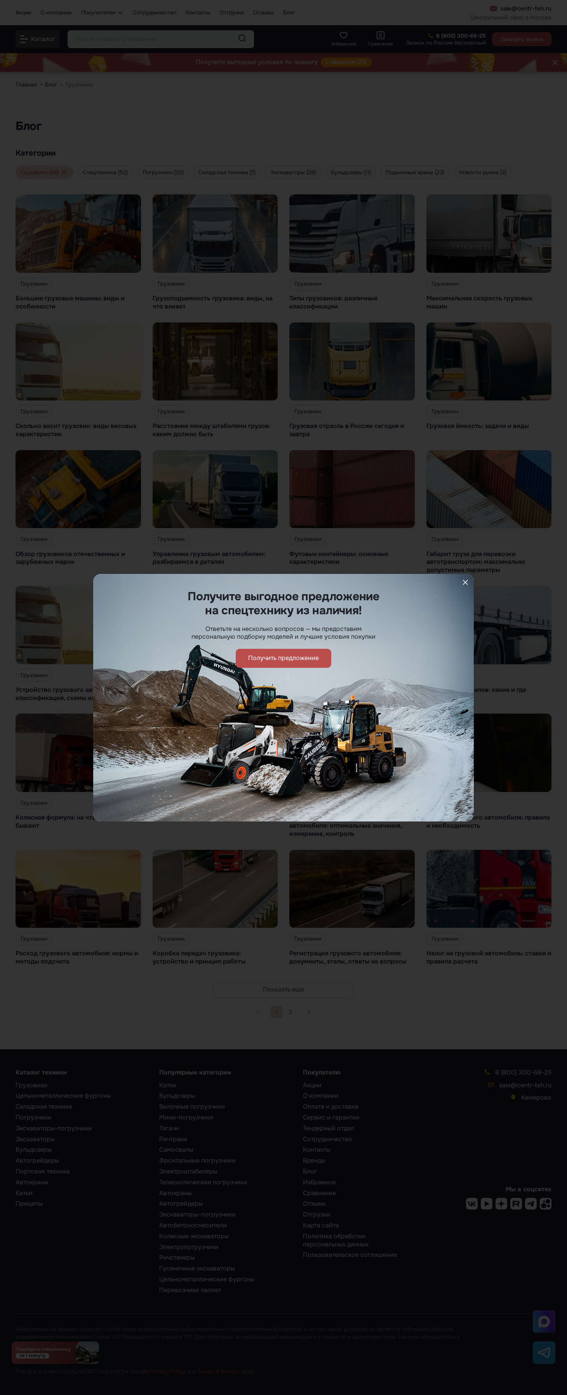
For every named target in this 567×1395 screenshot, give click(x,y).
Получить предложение (283, 658)
